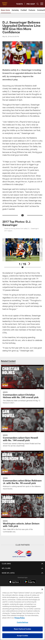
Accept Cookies (22, 636)
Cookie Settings (22, 622)
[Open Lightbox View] (22, 253)
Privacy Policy (20, 618)
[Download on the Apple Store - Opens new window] (14, 582)
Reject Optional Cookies (22, 629)
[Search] (38, 3)
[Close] (42, 589)
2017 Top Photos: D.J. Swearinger (16, 223)
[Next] (29, 263)
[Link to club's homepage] (4, 3)
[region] (22, 613)
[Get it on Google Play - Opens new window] (30, 583)
